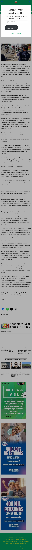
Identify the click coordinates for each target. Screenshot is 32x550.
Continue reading (16, 33)
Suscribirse (10, 28)
